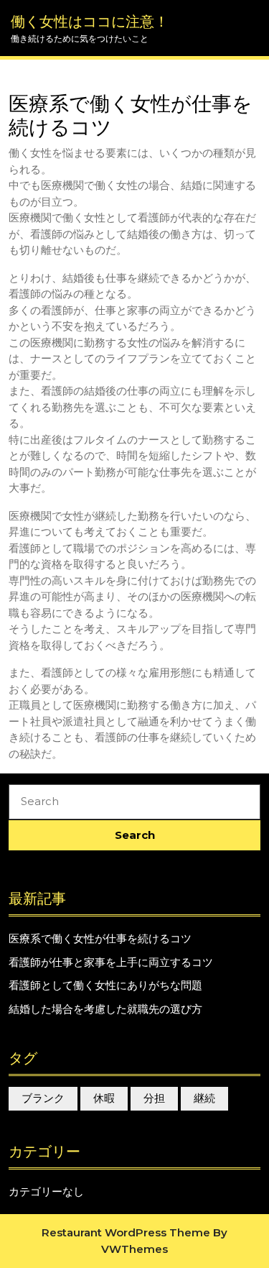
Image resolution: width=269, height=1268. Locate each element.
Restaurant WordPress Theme (126, 1232)
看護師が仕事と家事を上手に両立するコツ (111, 962)
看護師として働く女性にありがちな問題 (105, 985)
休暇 (104, 1098)
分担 (154, 1098)
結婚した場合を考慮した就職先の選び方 (105, 1009)
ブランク (43, 1098)
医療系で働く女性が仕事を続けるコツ (100, 938)
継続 (204, 1098)
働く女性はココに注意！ (90, 21)
